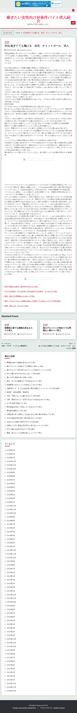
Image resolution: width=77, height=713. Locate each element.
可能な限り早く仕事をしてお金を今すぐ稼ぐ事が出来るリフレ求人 (31, 414)
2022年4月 (11, 624)
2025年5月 (11, 487)
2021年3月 (11, 672)
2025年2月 (11, 498)
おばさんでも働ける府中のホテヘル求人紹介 (23, 422)
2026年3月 (11, 450)
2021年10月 (11, 646)
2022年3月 (11, 628)
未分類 (7, 42)
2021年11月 (11, 643)
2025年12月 (11, 461)
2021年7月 (11, 657)
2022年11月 (11, 598)
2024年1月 (11, 546)
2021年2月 (11, 676)
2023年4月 (11, 580)
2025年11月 (11, 465)
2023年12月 (11, 550)
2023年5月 (11, 576)
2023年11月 (11, 554)
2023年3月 (11, 583)
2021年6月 (11, 661)
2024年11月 (11, 509)
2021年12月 (11, 639)
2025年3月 (11, 495)
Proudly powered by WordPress (24, 708)
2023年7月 (11, 569)
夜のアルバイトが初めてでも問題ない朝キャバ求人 (57, 329)
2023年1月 (11, 591)
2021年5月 (11, 665)
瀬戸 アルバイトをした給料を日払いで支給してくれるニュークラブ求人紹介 (33, 301)
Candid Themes (59, 708)
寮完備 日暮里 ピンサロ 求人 (17, 411)
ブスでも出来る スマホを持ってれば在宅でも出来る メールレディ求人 (31, 291)
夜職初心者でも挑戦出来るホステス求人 (19, 329)
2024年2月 (11, 543)
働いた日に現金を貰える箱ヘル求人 (19, 377)
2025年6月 (11, 484)
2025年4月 (11, 491)
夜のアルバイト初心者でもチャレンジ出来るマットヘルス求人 (29, 370)
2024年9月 (11, 517)
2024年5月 (11, 532)
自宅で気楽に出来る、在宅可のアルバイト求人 (21, 287)
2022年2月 (11, 632)
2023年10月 (11, 558)
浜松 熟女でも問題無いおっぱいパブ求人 (20, 296)
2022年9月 (11, 606)
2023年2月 (11, 587)
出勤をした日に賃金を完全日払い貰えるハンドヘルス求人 (27, 425)
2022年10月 (11, 602)
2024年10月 (11, 513)
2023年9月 (11, 561)
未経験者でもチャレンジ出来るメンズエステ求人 (24, 385)
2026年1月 (11, 458)
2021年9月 (11, 650)
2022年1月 (11, 635)
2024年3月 (11, 539)
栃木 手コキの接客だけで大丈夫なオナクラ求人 (24, 381)
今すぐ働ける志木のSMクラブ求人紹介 (21, 429)
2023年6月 (11, 572)
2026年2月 (11, 454)
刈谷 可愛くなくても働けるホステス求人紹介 (23, 396)
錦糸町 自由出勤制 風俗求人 (18, 392)
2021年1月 (11, 680)
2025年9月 (11, 472)
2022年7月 (11, 613)
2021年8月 (11, 654)
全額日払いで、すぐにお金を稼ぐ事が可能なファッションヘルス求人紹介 (33, 388)
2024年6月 (11, 528)
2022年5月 (11, 620)
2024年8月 (11, 521)
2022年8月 (11, 609)
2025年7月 (11, 480)
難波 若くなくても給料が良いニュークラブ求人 (24, 433)
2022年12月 (11, 595)
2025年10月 (11, 469)
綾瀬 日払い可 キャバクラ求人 (17, 306)
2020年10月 (11, 691)
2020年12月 (11, 683)
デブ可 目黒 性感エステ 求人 (17, 403)
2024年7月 (11, 524)
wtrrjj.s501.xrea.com (25, 50)
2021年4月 (11, 669)
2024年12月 (11, 506)
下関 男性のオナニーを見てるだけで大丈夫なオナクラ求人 (28, 400)
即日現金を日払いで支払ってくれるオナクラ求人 (24, 407)
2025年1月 (11, 502)
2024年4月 (11, 535)
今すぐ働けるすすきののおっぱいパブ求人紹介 (23, 374)
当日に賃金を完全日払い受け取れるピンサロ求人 (24, 418)
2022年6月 (11, 617)
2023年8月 (11, 565)
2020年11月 (11, 687)
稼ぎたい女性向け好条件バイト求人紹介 (38, 19)
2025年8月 (11, 476)
